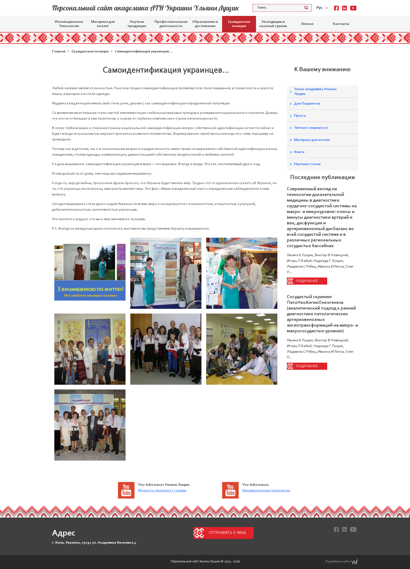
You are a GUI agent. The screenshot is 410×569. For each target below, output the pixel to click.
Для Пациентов (307, 104)
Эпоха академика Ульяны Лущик (315, 91)
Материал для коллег (103, 24)
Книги (299, 152)
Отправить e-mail (228, 533)
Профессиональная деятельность (170, 24)
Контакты (341, 24)
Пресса (300, 116)
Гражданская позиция (239, 24)
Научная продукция (137, 24)
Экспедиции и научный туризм (273, 24)
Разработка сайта (338, 561)
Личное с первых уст (311, 128)
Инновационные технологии (266, 490)
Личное (307, 24)
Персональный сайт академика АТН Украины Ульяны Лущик (145, 7)
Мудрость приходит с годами (162, 490)
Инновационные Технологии (69, 24)
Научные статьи (307, 164)
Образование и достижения (205, 24)
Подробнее (307, 281)
